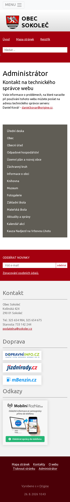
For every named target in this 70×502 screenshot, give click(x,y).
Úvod (6, 39)
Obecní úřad (15, 145)
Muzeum (12, 188)
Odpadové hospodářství (23, 152)
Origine (44, 486)
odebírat (61, 265)
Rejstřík (45, 39)
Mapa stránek (25, 39)
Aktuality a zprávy (18, 216)
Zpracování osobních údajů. (21, 273)
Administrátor (48, 468)
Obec (10, 138)
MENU (11, 5)
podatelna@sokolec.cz (17, 328)
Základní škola (16, 202)
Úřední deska (15, 131)
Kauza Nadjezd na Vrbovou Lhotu (29, 231)
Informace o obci (18, 173)
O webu (53, 464)
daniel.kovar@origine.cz (37, 107)
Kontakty (39, 464)
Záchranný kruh (17, 166)
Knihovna (13, 181)
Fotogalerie (14, 195)
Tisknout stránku (24, 468)
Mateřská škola (17, 209)
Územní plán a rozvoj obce (24, 159)
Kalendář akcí (16, 223)
